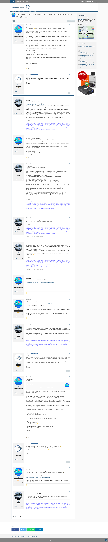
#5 (69, 163)
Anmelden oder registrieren (87, 1)
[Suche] (96, 1)
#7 (69, 242)
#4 (69, 136)
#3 (69, 98)
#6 (69, 217)
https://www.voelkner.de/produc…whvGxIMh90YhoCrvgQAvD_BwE (39, 303)
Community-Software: (54, 540)
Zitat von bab (30, 384)
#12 (69, 376)
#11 (69, 353)
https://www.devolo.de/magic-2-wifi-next (34, 104)
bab (18, 17)
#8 (69, 275)
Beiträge (15, 41)
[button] (15, 529)
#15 (69, 491)
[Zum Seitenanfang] (106, 540)
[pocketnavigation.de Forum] (54, 6)
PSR (36, 236)
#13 (69, 443)
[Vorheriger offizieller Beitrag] (67, 371)
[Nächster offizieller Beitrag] (69, 93)
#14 (69, 467)
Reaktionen (16, 40)
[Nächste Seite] (19, 21)
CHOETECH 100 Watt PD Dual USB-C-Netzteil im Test (87, 65)
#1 (69, 24)
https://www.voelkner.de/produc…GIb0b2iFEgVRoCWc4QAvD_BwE (39, 282)
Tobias (81, 49)
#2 (69, 74)
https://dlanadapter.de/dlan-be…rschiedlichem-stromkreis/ (38, 477)
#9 (69, 299)
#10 (69, 324)
